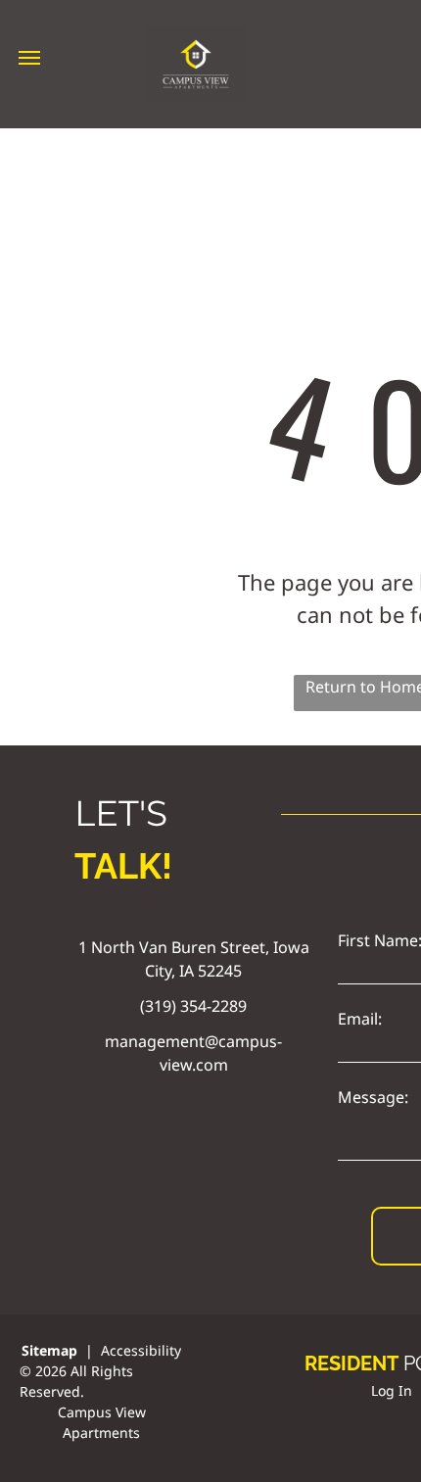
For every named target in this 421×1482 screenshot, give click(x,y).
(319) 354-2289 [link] (193, 1006)
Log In (391, 1390)
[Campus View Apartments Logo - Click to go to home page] (196, 37)
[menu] (29, 57)
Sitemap (49, 1350)
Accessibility (141, 1350)
